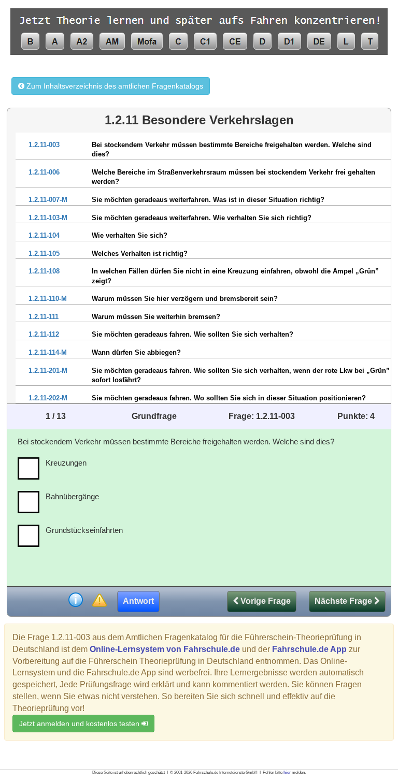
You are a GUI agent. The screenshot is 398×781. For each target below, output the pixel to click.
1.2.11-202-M (48, 398)
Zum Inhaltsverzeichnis (113, 86)
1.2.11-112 (44, 334)
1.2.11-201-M (48, 370)
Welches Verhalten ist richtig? (140, 253)
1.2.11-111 (44, 317)
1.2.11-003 (44, 145)
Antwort (138, 601)
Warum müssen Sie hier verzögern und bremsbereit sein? (185, 298)
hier (287, 772)
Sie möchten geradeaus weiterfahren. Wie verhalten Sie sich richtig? (201, 218)
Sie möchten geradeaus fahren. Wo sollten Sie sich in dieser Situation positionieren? (229, 398)
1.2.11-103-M (48, 218)
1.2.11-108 (44, 271)
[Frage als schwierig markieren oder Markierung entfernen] (99, 601)
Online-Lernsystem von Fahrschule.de (165, 649)
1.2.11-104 (44, 235)
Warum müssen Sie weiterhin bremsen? (156, 317)
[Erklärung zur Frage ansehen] (75, 601)
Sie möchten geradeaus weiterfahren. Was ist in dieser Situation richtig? (208, 200)
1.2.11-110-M (48, 298)
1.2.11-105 (44, 253)
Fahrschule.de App (309, 649)
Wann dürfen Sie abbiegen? (136, 352)
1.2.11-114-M (48, 352)
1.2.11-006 (44, 172)
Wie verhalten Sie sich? (129, 235)
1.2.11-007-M (48, 200)
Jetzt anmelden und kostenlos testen (80, 723)
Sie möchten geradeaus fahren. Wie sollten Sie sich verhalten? (192, 334)
